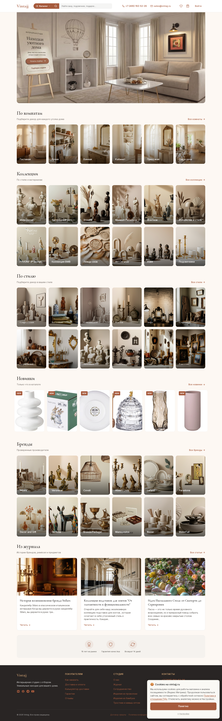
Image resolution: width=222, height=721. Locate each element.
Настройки (184, 714)
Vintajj (23, 6)
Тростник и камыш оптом (126, 702)
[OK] (23, 692)
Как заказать (72, 679)
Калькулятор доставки (77, 689)
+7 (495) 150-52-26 (136, 6)
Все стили (196, 282)
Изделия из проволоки (125, 693)
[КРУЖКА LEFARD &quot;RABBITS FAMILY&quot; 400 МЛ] (62, 411)
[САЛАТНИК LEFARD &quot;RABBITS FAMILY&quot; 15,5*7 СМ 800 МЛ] (95, 411)
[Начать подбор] (37, 61)
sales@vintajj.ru (162, 6)
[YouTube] (32, 692)
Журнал (117, 684)
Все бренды (195, 450)
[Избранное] (181, 6)
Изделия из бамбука (124, 698)
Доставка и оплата (75, 684)
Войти (198, 6)
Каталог (43, 6)
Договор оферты (118, 715)
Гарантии (70, 693)
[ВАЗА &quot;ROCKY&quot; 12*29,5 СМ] (160, 411)
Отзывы (69, 698)
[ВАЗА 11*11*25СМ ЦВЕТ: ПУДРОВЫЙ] (193, 411)
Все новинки (195, 384)
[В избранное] (40, 394)
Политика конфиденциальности (143, 715)
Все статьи (196, 552)
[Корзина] (188, 6)
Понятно (183, 706)
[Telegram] (27, 692)
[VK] (18, 692)
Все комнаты (195, 119)
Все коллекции (194, 179)
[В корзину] (40, 427)
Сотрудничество (122, 689)
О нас (116, 679)
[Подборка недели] (38, 68)
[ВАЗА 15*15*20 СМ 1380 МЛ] (29, 411)
